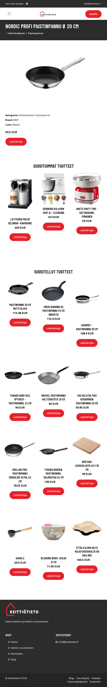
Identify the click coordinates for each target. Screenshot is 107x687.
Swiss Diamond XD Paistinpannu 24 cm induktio (53, 310)
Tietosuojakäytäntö (77, 681)
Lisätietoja (16, 141)
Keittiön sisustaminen (22, 647)
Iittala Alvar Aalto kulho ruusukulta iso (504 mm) (87, 551)
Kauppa (93, 14)
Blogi (13, 659)
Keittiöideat (17, 653)
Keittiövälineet (16, 33)
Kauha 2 (20, 558)
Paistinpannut (35, 33)
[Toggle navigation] (9, 13)
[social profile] (27, 3)
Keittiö (14, 642)
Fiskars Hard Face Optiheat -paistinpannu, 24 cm (20, 399)
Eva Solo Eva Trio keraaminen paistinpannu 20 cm (87, 399)
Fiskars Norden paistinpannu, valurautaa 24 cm (54, 473)
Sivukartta (95, 681)
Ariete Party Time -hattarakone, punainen (87, 212)
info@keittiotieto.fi (92, 3)
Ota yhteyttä (82, 678)
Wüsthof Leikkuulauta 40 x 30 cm (87, 465)
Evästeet (96, 678)
